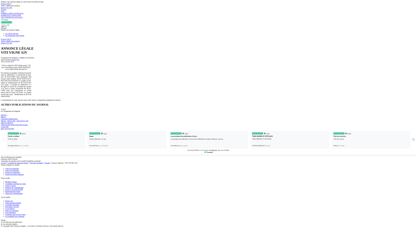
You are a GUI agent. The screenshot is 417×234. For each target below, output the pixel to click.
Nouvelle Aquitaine (36, 163)
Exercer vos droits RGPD (14, 190)
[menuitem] (210, 34)
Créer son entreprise (12, 169)
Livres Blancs (10, 209)
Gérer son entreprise (12, 170)
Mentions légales (11, 182)
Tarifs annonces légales (13, 203)
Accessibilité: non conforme (14, 216)
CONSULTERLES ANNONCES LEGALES (11, 16)
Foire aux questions (12, 211)
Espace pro (9, 201)
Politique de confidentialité (14, 188)
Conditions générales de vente (15, 184)
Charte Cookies (10, 186)
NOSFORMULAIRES (7, 12)
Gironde (47, 163)
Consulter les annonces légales (17, 163)
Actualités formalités (12, 205)
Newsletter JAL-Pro (12, 207)
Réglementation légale (12, 192)
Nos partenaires (10, 213)
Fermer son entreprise (12, 172)
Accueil (3, 163)
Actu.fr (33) (15, 60)
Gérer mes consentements (14, 193)
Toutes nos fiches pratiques (14, 174)
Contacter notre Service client (15, 214)
